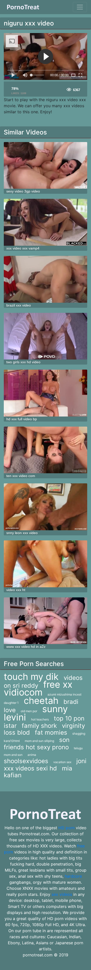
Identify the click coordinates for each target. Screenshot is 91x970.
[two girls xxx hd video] (45, 336)
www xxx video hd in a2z (26, 647)
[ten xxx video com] (45, 450)
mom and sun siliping (39, 741)
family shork (39, 725)
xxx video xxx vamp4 (22, 248)
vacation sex (62, 762)
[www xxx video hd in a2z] (45, 620)
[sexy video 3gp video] (45, 165)
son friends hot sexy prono (37, 743)
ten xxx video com (20, 476)
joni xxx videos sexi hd (45, 764)
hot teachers (40, 719)
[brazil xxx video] (45, 279)
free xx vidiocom (38, 688)
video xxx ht (15, 590)
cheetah (41, 700)
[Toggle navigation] (80, 7)
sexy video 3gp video (23, 191)
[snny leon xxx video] (45, 506)
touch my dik (31, 676)
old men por (29, 711)
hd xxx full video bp (21, 419)
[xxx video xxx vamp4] (45, 222)
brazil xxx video (18, 305)
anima (32, 755)
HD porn (66, 827)
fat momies (51, 732)
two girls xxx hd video (23, 362)
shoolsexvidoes (26, 761)
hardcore (73, 876)
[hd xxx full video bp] (45, 393)
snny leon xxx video (22, 533)
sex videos (62, 894)
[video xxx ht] (45, 563)
